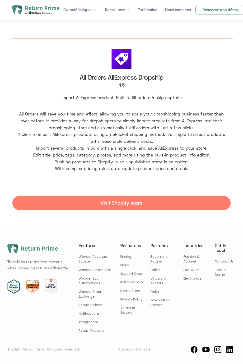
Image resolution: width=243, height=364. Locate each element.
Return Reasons (91, 330)
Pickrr (154, 291)
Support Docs (131, 273)
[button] (80, 10)
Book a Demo (220, 272)
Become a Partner (159, 259)
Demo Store (130, 290)
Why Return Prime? (160, 302)
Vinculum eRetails (158, 281)
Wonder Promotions (95, 269)
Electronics (192, 278)
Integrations (88, 322)
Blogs (124, 265)
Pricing (125, 256)
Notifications (89, 313)
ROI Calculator (132, 282)
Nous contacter (178, 9)
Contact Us (224, 261)
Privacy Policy (131, 299)
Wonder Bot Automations (89, 281)
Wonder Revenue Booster (93, 259)
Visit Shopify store (121, 203)
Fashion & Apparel (191, 259)
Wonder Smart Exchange (91, 294)
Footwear (191, 269)
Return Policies (91, 305)
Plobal (155, 269)
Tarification (147, 9)
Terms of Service (128, 310)
